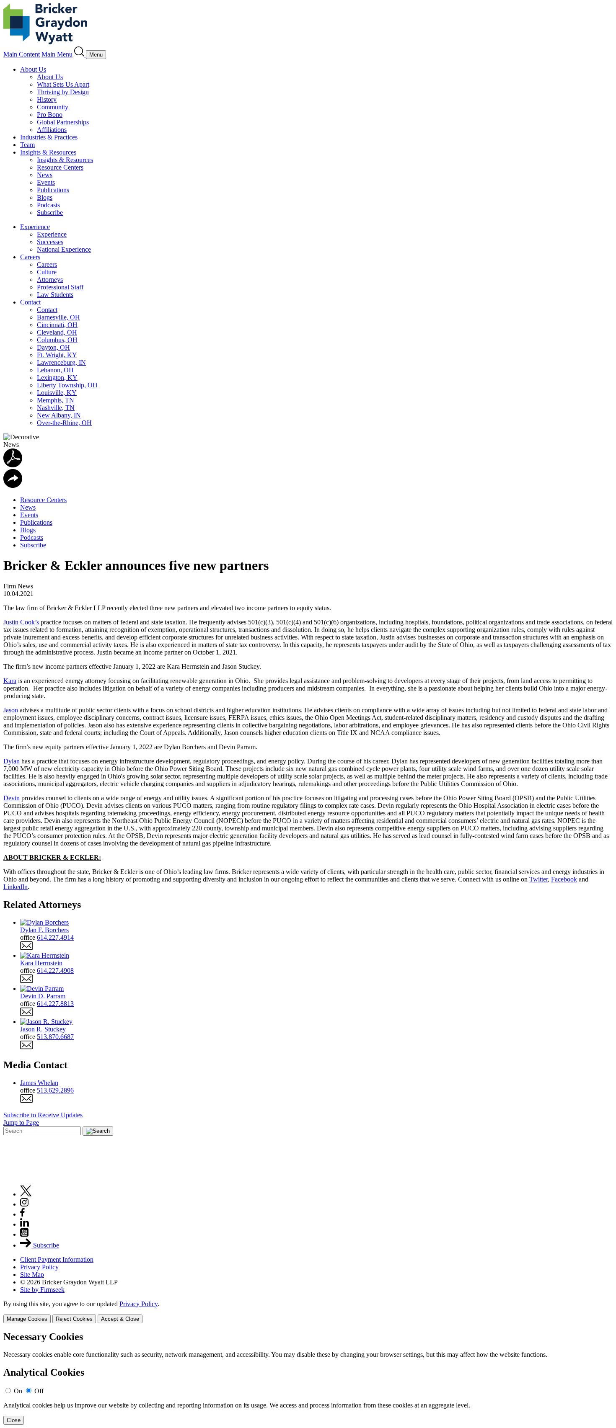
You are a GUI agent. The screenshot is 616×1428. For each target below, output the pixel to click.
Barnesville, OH (58, 317)
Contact (30, 302)
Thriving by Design (63, 91)
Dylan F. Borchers (44, 929)
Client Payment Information (56, 1259)
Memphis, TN (55, 400)
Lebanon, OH (55, 370)
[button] (12, 485)
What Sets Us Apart (63, 84)
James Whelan (39, 1082)
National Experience (64, 249)
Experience (35, 226)
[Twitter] (26, 1194)
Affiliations (52, 129)
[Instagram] (24, 1204)
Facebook (564, 879)
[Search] (80, 54)
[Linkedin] (24, 1224)
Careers (30, 256)
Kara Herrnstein (41, 963)
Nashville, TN (56, 407)
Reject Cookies (74, 1319)
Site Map (32, 1274)
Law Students (55, 294)
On (18, 1390)
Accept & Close (120, 1319)
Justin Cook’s (21, 622)
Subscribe (50, 212)
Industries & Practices (49, 137)
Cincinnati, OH (57, 324)
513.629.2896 (55, 1090)
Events (46, 182)
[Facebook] (22, 1214)
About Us (33, 69)
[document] (308, 1378)
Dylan (11, 761)
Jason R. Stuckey (43, 1029)
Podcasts (48, 205)
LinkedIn (15, 886)
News (44, 174)
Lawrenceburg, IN (61, 362)
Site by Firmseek (42, 1289)
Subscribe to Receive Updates (43, 1115)
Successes (50, 241)
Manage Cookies (27, 1319)
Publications (53, 189)
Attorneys (50, 279)
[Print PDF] (12, 465)
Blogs (44, 197)
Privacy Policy (39, 1267)
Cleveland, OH (57, 332)
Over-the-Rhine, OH (64, 422)
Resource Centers (60, 167)
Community (52, 107)
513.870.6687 (55, 1036)
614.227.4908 (55, 970)
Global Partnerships (63, 122)
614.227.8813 (55, 1003)
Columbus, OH (57, 339)
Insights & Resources (48, 152)
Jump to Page (21, 1122)
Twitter (538, 879)
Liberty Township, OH (67, 385)
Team (27, 144)
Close (14, 1420)
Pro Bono (49, 114)
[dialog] (308, 1311)
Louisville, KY (57, 392)
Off (39, 1390)
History (47, 99)
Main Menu (56, 54)
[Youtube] (24, 1234)
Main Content (21, 54)
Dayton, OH (53, 347)
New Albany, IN (59, 415)
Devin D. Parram (42, 996)
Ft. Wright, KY (57, 354)
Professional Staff (60, 287)
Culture (47, 272)
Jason (10, 710)
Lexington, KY (57, 377)
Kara (9, 680)
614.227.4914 (55, 937)
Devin (11, 798)
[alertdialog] (308, 1378)
